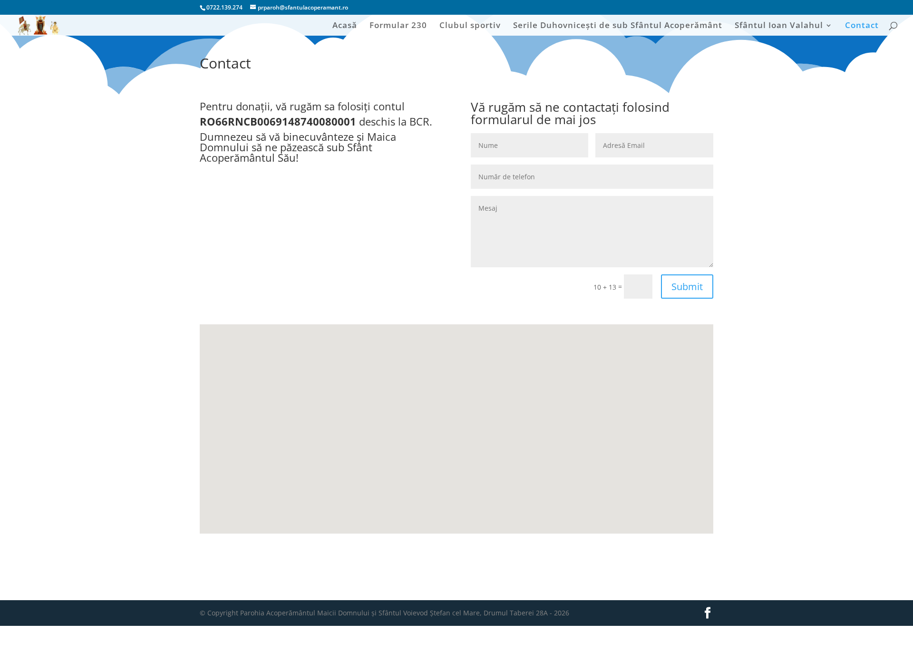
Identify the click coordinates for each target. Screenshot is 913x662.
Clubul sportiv (470, 26)
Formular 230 (398, 26)
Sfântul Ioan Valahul (779, 26)
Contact (862, 26)
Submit (687, 286)
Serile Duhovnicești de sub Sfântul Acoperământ (617, 26)
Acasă (344, 26)
